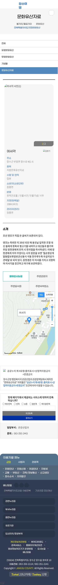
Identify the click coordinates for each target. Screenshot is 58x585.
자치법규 (21, 476)
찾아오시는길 (15, 276)
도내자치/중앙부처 (14, 533)
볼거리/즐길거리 (24, 24)
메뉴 (44, 4)
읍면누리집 (10, 517)
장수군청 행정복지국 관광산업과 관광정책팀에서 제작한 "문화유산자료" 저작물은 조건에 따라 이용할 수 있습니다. (29, 382)
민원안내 (9, 469)
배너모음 (27, 552)
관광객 (35, 462)
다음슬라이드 (50, 143)
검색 (54, 4)
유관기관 (9, 525)
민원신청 (21, 469)
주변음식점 (16, 286)
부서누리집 (10, 509)
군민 (8, 462)
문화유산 (40, 24)
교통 (7, 472)
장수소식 (9, 476)
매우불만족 (45, 404)
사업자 (21, 462)
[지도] (41, 294)
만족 (18, 404)
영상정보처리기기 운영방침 (20, 549)
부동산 (16, 472)
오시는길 (41, 549)
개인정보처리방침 (18, 542)
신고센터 (44, 472)
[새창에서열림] (46, 150)
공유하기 (51, 12)
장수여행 (23, 5)
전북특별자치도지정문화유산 (27, 27)
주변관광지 (42, 276)
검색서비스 (16, 545)
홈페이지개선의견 (34, 545)
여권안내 (33, 469)
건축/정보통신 (30, 472)
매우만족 (8, 404)
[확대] (52, 300)
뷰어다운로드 (37, 542)
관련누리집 (10, 501)
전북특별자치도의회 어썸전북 (17, 490)
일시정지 (26, 485)
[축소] (52, 324)
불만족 (34, 404)
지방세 (44, 469)
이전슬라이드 (37, 143)
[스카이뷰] (49, 294)
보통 (26, 404)
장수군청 (11, 5)
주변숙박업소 (42, 286)
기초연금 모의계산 (43, 490)
